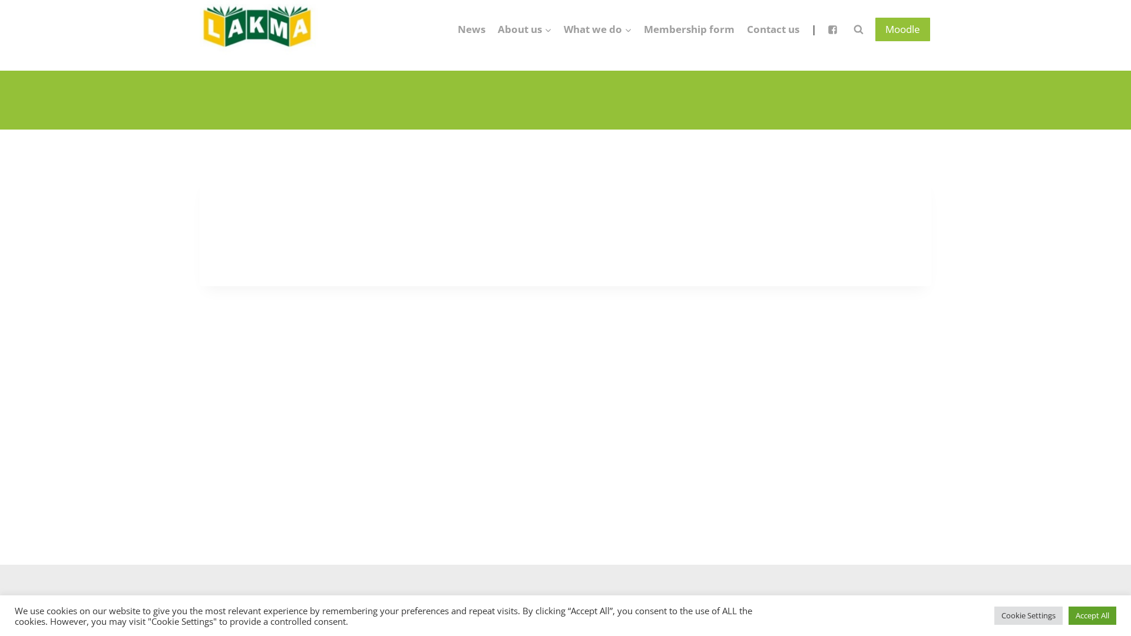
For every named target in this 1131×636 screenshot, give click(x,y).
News (471, 29)
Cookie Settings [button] (1028, 615)
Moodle (902, 29)
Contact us (773, 29)
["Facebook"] (832, 29)
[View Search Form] (858, 29)
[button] (548, 29)
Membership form (689, 29)
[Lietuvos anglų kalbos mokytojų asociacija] (259, 29)
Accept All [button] (1092, 615)
